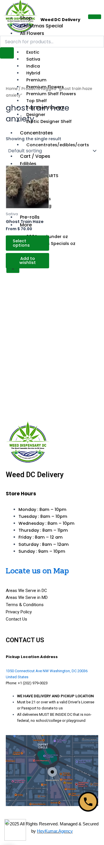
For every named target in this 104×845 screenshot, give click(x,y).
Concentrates (36, 133)
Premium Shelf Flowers (51, 94)
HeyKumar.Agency (55, 831)
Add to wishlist (27, 261)
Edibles (28, 163)
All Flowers (32, 33)
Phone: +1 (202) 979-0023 (27, 683)
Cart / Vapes (35, 156)
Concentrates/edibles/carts (57, 145)
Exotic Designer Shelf (49, 121)
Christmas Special (41, 26)
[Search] (7, 53)
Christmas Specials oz (50, 243)
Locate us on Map (37, 571)
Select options (21, 243)
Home (12, 88)
